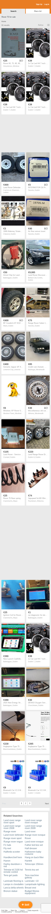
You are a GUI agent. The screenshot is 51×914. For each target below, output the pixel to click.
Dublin (38, 66)
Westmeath (40, 370)
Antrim (30, 280)
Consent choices (21, 912)
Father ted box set (34, 845)
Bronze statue (10, 891)
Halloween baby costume (33, 853)
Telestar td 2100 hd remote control (13, 871)
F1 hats (7, 845)
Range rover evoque (35, 835)
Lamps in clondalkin (14, 884)
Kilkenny (40, 501)
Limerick (17, 370)
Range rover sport (13, 838)
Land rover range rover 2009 (33, 827)
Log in (22, 910)
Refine (40, 25)
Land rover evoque (34, 841)
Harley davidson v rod (13, 865)
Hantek (28, 861)
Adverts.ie (12, 4)
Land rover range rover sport (12, 821)
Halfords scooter (12, 852)
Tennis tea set (32, 870)
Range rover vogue (13, 841)
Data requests (33, 910)
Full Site (4, 910)
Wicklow (16, 66)
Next (47, 804)
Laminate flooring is (13, 881)
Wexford (18, 413)
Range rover (10, 831)
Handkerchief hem (13, 857)
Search (13, 11)
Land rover (30, 831)
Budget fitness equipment (32, 892)
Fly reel (7, 848)
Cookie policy (6, 912)
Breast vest (30, 887)
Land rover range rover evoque (33, 821)
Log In (46, 4)
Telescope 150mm (34, 864)
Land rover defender (14, 835)
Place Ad (37, 11)
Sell (26, 904)
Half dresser (31, 848)
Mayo (15, 501)
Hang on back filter (34, 857)
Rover (28, 838)
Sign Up (39, 4)
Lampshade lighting (35, 884)
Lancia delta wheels (14, 887)
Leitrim (5, 192)
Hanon (7, 861)
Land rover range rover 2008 (12, 827)
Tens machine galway (32, 876)
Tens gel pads (11, 875)
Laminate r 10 (32, 881)
